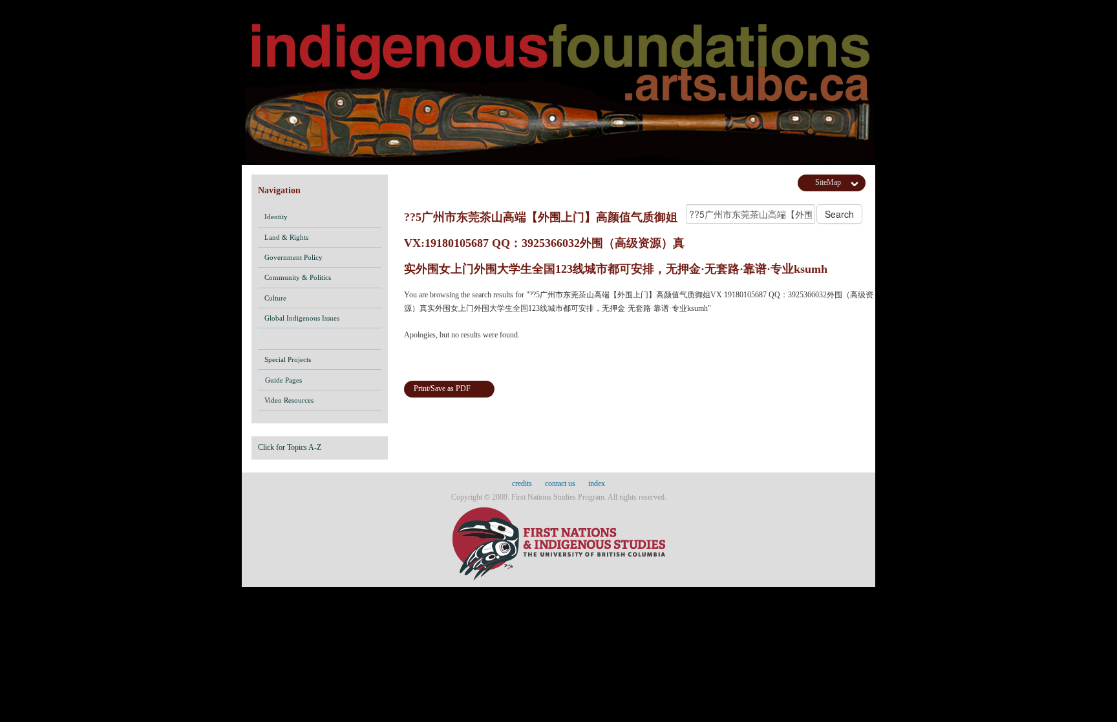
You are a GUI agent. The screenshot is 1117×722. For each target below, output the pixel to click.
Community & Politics (297, 277)
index (596, 483)
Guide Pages (283, 380)
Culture (275, 298)
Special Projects (287, 359)
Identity (276, 216)
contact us (560, 483)
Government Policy (293, 257)
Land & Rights (286, 237)
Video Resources (289, 400)
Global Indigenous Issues (301, 318)
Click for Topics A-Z (289, 447)
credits (522, 483)
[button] (369, 216)
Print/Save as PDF (442, 388)
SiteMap (828, 182)
